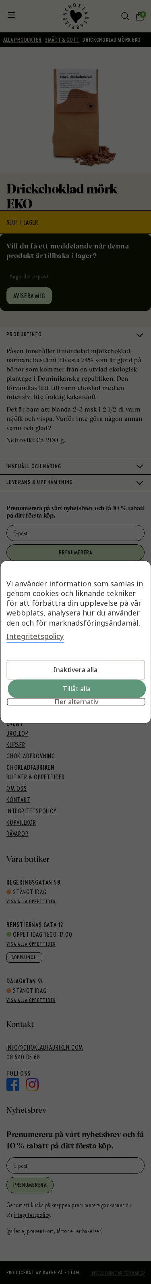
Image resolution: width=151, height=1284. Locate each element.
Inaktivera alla (75, 669)
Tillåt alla (77, 688)
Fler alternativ (76, 701)
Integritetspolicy (35, 636)
